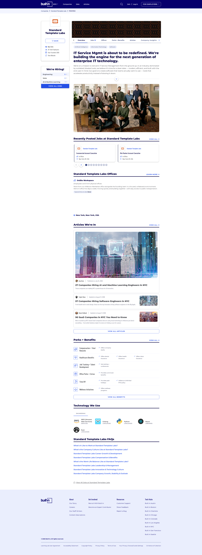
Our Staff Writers (75, 511)
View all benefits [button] (116, 397)
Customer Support (123, 503)
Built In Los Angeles (152, 523)
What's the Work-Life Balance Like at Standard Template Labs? (101, 462)
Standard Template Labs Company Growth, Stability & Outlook (101, 474)
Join (128, 4)
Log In (135, 4)
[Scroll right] (159, 40)
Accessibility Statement (70, 545)
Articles (86, 4)
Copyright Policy (87, 545)
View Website (51, 55)
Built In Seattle (150, 534)
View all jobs (55, 86)
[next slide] (81, 165)
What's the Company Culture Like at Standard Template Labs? (101, 450)
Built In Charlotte (151, 511)
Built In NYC (149, 527)
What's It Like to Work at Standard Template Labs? (96, 446)
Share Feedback (122, 507)
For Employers (150, 4)
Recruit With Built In (96, 503)
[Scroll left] (74, 40)
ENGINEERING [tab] (80, 413)
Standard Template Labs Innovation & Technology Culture (99, 470)
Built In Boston (150, 507)
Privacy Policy (100, 545)
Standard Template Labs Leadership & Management (96, 466)
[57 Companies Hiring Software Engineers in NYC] (148, 301)
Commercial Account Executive (86, 153)
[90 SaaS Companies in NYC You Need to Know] (148, 317)
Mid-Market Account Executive (130, 153)
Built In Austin (150, 503)
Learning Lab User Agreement (50, 545)
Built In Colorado (151, 519)
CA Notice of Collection (153, 545)
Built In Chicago (151, 515)
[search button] (121, 4)
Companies (67, 4)
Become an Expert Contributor (99, 507)
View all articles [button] (116, 331)
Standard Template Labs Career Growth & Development (98, 454)
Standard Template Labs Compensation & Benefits (95, 458)
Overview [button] (81, 40)
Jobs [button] (93, 40)
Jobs (77, 4)
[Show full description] (116, 79)
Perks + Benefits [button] (118, 40)
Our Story (73, 503)
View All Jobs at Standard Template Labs (93, 483)
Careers (72, 507)
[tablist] (116, 413)
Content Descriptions (77, 515)
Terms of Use (112, 545)
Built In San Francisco (153, 530)
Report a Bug (122, 511)
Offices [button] (103, 40)
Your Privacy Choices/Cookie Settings (131, 545)
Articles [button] (133, 40)
